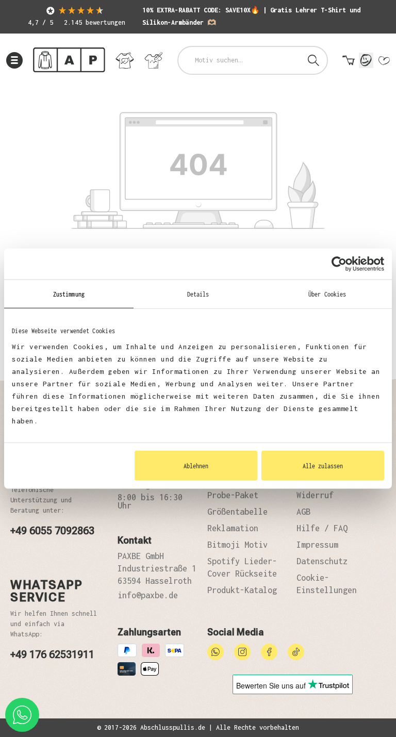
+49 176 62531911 (52, 654)
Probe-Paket (232, 495)
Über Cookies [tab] (327, 293)
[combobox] (239, 60)
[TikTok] (296, 651)
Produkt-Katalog (242, 590)
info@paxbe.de (148, 595)
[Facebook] (269, 651)
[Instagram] (242, 651)
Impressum (317, 544)
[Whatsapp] (215, 651)
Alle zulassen (323, 466)
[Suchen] (313, 60)
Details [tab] (198, 293)
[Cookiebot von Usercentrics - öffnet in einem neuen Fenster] (339, 263)
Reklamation (232, 528)
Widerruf (315, 495)
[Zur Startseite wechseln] (69, 60)
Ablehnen (196, 466)
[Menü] (14, 60)
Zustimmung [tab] (69, 293)
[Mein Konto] (366, 60)
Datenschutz (322, 561)
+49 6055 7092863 (52, 531)
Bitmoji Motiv (237, 544)
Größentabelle (237, 511)
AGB (303, 511)
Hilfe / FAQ (322, 528)
